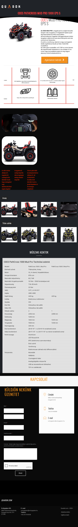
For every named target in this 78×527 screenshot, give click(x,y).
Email (6, 423)
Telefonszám (8, 433)
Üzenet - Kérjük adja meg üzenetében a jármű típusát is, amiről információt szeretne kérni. (20, 445)
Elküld (20, 473)
